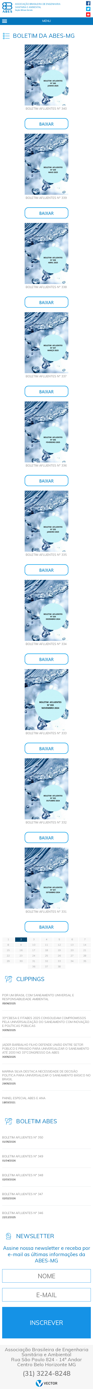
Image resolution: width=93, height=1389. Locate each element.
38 (59, 966)
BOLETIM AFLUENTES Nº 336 (46, 465)
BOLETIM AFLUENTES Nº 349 (22, 1156)
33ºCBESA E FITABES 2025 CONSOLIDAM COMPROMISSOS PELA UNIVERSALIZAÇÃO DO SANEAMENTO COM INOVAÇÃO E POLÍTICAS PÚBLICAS (45, 1022)
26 (59, 955)
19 (59, 950)
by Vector (46, 1383)
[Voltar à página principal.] (31, 7)
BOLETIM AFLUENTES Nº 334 (46, 644)
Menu (46, 21)
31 (33, 961)
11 (46, 944)
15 (8, 950)
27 (72, 955)
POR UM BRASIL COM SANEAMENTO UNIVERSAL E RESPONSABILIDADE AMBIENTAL (38, 997)
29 (8, 961)
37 (46, 966)
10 (33, 944)
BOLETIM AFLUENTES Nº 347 (22, 1194)
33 (59, 961)
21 (84, 950)
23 (20, 955)
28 (84, 955)
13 (72, 944)
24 (33, 955)
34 (72, 961)
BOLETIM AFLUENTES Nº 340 (46, 109)
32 (46, 961)
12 (59, 944)
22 (8, 955)
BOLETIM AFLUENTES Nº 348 (22, 1175)
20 (72, 950)
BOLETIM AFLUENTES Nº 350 (22, 1137)
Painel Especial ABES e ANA (23, 1098)
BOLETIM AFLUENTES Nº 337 (46, 376)
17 (33, 950)
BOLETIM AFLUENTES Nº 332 (46, 822)
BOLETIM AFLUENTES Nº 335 (46, 555)
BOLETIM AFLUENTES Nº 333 (46, 733)
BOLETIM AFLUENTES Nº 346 (22, 1213)
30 (20, 961)
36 (33, 966)
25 (46, 955)
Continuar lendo (46, 123)
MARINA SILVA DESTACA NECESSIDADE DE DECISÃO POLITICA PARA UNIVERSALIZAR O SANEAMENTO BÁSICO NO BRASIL (46, 1075)
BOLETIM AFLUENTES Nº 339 (46, 198)
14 (84, 944)
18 (46, 950)
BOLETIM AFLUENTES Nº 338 (46, 287)
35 (84, 961)
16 (20, 950)
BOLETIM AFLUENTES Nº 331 (46, 912)
